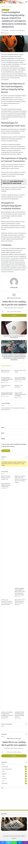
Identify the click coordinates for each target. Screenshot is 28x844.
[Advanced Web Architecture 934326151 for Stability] (21, 388)
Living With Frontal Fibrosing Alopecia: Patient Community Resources (19, 714)
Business (4, 773)
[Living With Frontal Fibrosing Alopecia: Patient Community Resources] (21, 655)
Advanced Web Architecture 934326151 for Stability (20, 394)
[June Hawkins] (10, 1)
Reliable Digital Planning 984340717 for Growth (7, 393)
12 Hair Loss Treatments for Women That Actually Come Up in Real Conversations (7, 714)
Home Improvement (7, 769)
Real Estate (5, 783)
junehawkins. (9, 6)
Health (3, 776)
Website (3, 438)
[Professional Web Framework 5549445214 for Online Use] (7, 373)
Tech (3, 771)
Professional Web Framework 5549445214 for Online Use (7, 379)
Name (3, 427)
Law (3, 781)
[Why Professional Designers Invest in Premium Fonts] (7, 478)
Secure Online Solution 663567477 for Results (20, 378)
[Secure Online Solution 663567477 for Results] (21, 373)
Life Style (4, 778)
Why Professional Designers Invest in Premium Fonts (5, 485)
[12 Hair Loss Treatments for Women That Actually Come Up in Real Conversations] (7, 655)
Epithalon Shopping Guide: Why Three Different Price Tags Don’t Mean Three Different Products (20, 592)
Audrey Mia (14, 288)
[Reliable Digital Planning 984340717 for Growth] (7, 388)
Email (3, 433)
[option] (14, 824)
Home (4, 6)
